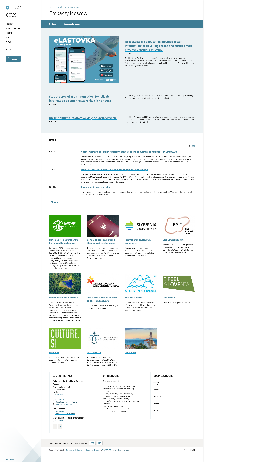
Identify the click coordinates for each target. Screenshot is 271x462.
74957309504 (60, 411)
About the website (12, 50)
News (8, 41)
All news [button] (54, 202)
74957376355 (60, 400)
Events (9, 37)
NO (99, 443)
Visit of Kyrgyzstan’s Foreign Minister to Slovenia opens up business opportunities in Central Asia (129, 151)
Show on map (58, 395)
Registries (10, 32)
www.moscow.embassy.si (65, 404)
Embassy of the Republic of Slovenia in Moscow (82, 450)
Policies (9, 23)
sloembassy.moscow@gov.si (66, 402)
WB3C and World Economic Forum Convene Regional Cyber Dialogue (114, 169)
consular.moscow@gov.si (65, 413)
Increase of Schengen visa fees (96, 187)
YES (92, 443)
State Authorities (13, 28)
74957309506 (60, 421)
